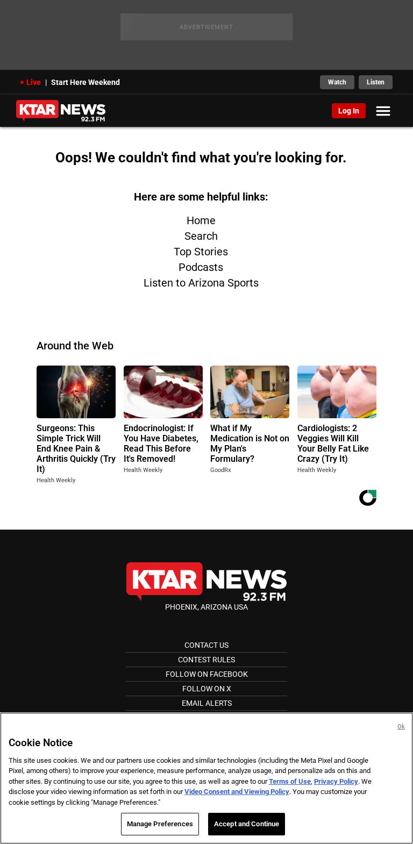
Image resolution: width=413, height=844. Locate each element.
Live (33, 82)
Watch (337, 82)
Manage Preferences (160, 824)
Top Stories (201, 251)
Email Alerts (207, 703)
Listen (375, 82)
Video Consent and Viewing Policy (236, 792)
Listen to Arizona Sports (201, 282)
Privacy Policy (336, 781)
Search (201, 236)
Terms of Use (290, 781)
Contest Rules (206, 659)
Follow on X (206, 688)
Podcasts (201, 267)
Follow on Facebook (207, 674)
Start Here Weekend (85, 82)
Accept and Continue (246, 824)
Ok (401, 726)
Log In (348, 110)
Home (201, 220)
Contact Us (206, 645)
